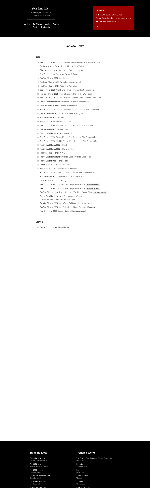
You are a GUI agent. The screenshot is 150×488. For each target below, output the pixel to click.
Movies (27, 24)
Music (47, 24)
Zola (38, 56)
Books (56, 24)
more (97, 26)
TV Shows (37, 24)
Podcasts (45, 27)
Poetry (35, 27)
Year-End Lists (41, 8)
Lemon (39, 221)
